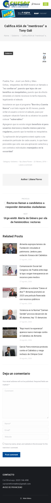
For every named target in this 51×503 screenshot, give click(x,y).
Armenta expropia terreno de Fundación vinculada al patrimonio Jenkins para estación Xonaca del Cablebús (33, 250)
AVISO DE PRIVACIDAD (12, 487)
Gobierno (8, 53)
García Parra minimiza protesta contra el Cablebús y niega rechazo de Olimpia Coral (34, 350)
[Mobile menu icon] (45, 4)
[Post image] (10, 248)
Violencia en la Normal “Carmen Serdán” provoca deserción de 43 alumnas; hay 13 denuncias (34, 314)
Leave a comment (25, 165)
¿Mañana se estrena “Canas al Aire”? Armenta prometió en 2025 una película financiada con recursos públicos (33, 294)
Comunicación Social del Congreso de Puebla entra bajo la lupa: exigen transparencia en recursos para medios (34, 272)
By (26, 162)
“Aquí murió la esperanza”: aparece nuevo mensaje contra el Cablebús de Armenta (33, 332)
